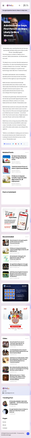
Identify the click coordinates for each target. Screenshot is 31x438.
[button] (24, 144)
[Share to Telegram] (21, 144)
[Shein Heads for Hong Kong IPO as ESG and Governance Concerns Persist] (6, 243)
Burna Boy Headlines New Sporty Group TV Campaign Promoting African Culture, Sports (19, 369)
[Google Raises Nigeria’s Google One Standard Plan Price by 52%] (6, 266)
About (4, 425)
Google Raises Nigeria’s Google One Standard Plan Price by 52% (19, 264)
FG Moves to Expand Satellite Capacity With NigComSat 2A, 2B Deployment (19, 178)
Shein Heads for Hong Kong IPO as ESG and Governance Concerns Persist (18, 242)
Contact (5, 428)
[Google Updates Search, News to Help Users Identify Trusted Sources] (5, 411)
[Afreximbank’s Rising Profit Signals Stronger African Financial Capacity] (6, 258)
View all (26, 152)
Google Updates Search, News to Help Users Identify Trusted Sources (18, 411)
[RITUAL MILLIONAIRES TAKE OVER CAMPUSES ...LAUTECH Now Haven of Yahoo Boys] (5, 403)
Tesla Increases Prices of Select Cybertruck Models (20, 167)
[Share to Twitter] (13, 144)
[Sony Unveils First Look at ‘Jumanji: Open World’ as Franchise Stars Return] (6, 344)
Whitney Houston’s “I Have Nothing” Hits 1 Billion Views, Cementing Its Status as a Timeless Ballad (18, 377)
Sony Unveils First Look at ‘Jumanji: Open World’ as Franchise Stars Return (17, 343)
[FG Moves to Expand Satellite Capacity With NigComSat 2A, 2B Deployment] (6, 179)
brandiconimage (6, 435)
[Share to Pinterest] (15, 144)
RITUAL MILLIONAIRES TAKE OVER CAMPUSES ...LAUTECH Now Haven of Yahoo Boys (18, 403)
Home (5, 18)
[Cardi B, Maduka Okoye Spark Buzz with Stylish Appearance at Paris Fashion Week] (6, 352)
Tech (10, 18)
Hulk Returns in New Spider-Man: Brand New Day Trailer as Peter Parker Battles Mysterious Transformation (19, 360)
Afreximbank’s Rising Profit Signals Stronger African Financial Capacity (18, 257)
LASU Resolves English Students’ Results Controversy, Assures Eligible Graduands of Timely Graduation (19, 274)
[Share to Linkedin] (18, 144)
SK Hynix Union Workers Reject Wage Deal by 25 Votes (19, 157)
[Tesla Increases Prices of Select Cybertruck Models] (6, 170)
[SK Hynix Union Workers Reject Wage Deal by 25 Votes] (6, 159)
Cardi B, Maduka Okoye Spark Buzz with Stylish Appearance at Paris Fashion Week (19, 351)
